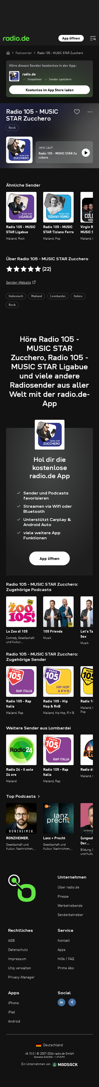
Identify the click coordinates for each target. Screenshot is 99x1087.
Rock (12, 127)
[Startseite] (8, 53)
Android (14, 1021)
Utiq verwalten (19, 968)
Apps (61, 950)
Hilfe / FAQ (66, 959)
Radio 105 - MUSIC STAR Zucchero (58, 155)
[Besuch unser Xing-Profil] (72, 1002)
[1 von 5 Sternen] (9, 269)
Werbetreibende (70, 906)
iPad (11, 1012)
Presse (63, 896)
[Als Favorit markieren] (77, 112)
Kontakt (64, 940)
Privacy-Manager (21, 977)
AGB (11, 940)
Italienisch (16, 296)
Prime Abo (66, 968)
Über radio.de (68, 887)
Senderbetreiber (70, 915)
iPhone (13, 1003)
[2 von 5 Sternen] (16, 269)
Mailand (36, 296)
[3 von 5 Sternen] (23, 269)
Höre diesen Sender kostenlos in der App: (42, 66)
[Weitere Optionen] (90, 112)
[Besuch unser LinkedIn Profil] (61, 1002)
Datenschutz (18, 950)
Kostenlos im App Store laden (50, 90)
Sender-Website (18, 282)
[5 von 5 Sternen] (37, 269)
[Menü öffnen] (93, 38)
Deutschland (52, 1045)
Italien (78, 296)
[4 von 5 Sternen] (30, 269)
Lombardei (57, 296)
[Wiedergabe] (86, 153)
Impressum (17, 959)
